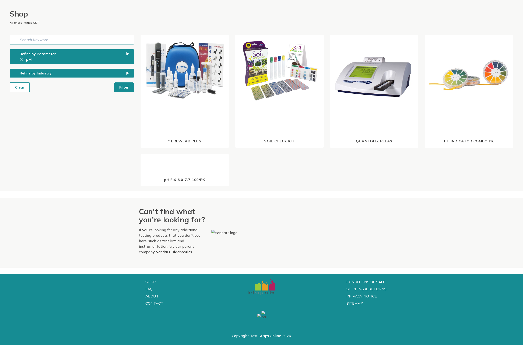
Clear (20, 87)
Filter (124, 87)
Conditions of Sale (365, 282)
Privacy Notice (361, 296)
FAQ (149, 289)
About (152, 296)
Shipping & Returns (366, 289)
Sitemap (354, 303)
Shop (150, 282)
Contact (154, 303)
